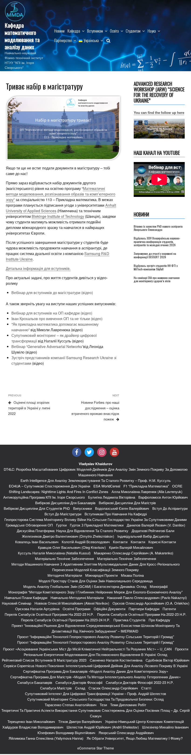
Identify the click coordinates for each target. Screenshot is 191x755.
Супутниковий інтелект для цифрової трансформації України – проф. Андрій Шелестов (95, 693)
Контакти (120, 541)
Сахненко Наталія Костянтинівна (116, 660)
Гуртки (61, 525)
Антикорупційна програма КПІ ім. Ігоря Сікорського (44, 497)
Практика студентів (129, 619)
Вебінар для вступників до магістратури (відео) (52, 292)
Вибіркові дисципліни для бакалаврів (65, 502)
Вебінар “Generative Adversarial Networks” (47, 346)
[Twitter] (89, 452)
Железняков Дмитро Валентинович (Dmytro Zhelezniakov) (68, 536)
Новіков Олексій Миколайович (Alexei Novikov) (71, 603)
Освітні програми (76, 608)
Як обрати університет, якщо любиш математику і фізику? (135, 738)
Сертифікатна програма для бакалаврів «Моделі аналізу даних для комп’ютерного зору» (95, 671)
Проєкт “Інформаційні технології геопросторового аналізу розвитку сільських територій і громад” (95, 636)
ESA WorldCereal (106, 485)
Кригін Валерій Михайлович (131, 547)
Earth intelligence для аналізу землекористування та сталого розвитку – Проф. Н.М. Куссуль (95, 480)
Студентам (133, 31)
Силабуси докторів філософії (78, 682)
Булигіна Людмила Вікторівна (111, 497)
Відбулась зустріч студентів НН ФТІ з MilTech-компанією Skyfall (156, 267)
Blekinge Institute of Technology (58, 216)
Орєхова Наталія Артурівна (37, 608)
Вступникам (95, 31)
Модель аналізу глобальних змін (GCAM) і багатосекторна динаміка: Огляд (85, 586)
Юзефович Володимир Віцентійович (66, 732)
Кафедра (74, 31)
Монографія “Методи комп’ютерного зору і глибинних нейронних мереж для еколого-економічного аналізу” (95, 591)
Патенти (169, 608)
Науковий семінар (16, 603)
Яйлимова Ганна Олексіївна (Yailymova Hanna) (46, 738)
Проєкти (181, 648)
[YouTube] (114, 452)
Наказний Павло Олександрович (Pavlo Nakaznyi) (147, 597)
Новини (59, 31)
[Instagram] (101, 452)
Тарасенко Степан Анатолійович (70, 704)
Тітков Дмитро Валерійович (80, 721)
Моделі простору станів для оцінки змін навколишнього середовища (96, 580)
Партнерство (63, 40)
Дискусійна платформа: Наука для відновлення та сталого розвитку (72, 530)
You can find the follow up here (159, 112)
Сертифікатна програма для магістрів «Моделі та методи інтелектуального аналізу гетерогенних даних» (95, 676)
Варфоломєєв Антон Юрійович (163, 497)
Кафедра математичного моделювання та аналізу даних (22, 36)
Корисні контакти (162, 541)
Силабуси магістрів (56, 687)
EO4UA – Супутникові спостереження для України (49, 485)
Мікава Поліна (132, 575)
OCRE (177, 485)
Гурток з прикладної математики (96, 525)
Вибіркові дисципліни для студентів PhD (37, 508)
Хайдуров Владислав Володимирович (32, 727)
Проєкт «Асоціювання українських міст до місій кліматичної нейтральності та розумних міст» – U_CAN (87, 648)
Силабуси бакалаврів (34, 682)
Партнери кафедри (144, 608)
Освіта (114, 31)
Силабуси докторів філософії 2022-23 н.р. (140, 682)
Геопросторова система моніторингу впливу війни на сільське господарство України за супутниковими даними (95, 519)
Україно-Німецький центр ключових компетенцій (144, 721)
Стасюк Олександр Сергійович (113, 687)
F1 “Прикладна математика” (146, 485)
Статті (146, 687)
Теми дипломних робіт (128, 704)
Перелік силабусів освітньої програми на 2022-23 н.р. (49, 614)
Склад (80, 687)
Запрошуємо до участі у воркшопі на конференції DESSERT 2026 (155, 255)
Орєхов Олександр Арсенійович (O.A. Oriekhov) (151, 603)
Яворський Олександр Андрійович (126, 732)
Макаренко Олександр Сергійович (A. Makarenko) (133, 552)
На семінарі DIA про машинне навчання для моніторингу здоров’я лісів (157, 279)
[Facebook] (76, 452)
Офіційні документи (109, 608)
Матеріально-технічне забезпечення (64, 558)
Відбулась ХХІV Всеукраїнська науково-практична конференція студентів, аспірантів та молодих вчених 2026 (157, 241)
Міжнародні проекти (101, 575)
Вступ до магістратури (62, 513)
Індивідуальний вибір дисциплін (143, 536)
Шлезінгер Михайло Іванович (165, 727)
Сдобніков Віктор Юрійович (167, 660)
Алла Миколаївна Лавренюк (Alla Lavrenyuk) (147, 491)
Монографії (159, 586)
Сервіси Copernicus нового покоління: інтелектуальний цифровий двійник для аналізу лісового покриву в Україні (95, 665)
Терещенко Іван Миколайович (31, 721)
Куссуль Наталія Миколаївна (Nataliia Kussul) (54, 552)
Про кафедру (159, 619)
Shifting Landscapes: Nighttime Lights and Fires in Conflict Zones (58, 491)
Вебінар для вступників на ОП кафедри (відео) (51, 313)
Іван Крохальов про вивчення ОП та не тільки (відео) (56, 318)
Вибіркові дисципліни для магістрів (127, 502)
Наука (152, 31)
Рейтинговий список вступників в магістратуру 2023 (44, 660)
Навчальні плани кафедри (25, 597)
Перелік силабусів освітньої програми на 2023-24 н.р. (65, 619)
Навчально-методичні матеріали (77, 597)
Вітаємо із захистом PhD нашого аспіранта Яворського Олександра (158, 228)
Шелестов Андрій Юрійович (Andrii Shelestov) (103, 727)
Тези (103, 704)
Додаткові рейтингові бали (153, 530)
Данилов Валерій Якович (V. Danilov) (156, 525)
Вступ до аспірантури (170, 508)
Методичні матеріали (65, 575)
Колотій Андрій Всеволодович (86, 541)
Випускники (82, 508)
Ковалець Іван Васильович (36, 541)
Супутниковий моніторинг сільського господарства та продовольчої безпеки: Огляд (95, 699)
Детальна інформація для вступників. (38, 268)
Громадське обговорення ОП (29, 525)
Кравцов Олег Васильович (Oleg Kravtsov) (72, 547)
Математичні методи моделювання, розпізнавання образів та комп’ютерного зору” (60, 194)
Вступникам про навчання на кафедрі (116, 513)
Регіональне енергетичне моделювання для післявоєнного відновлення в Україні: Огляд (95, 654)
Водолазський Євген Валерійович (122, 508)
